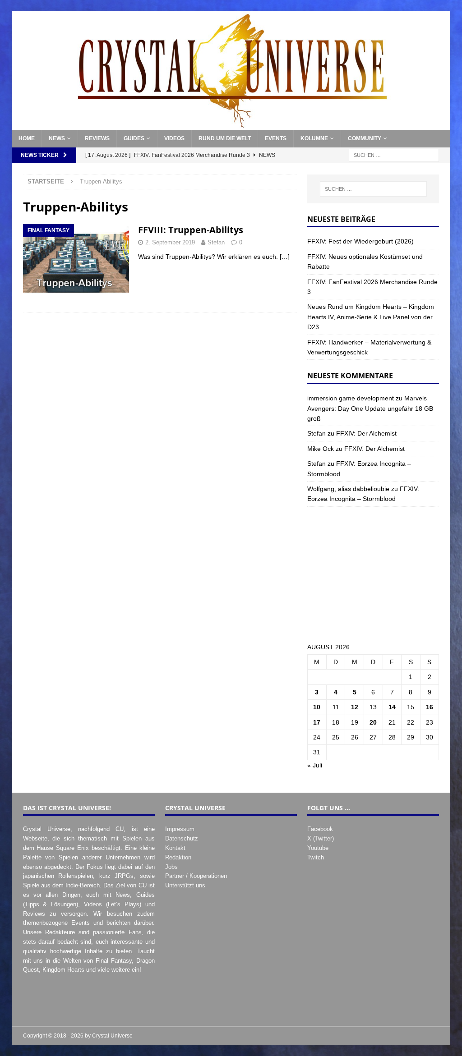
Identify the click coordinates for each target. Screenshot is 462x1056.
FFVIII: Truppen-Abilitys (190, 230)
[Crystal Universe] (231, 125)
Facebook (320, 829)
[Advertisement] (373, 574)
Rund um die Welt (225, 138)
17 (316, 722)
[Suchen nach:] (394, 155)
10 (316, 707)
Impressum (179, 829)
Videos (174, 138)
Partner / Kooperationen (196, 875)
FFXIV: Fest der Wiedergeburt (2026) (360, 241)
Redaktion (178, 857)
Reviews (97, 138)
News (57, 138)
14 (392, 707)
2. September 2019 (170, 242)
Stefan (216, 242)
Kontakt (175, 848)
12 (354, 707)
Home (26, 138)
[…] (285, 256)
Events (275, 138)
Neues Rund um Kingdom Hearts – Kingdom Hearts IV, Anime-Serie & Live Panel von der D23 (370, 317)
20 (373, 722)
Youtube (317, 848)
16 (429, 707)
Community (364, 138)
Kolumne (314, 138)
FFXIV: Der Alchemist (366, 433)
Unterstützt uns (185, 885)
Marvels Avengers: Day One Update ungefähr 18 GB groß (370, 408)
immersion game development (350, 398)
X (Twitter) (320, 838)
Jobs (171, 866)
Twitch (315, 857)
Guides (134, 138)
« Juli (314, 765)
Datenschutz (181, 838)
